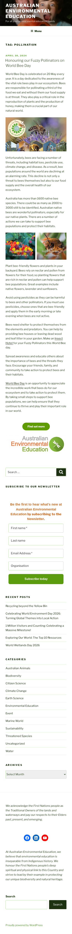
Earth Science (15, 698)
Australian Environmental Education (28, 11)
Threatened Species (19, 736)
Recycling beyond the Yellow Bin (26, 606)
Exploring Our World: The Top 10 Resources (33, 637)
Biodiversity (13, 675)
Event (9, 713)
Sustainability (14, 728)
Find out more (36, 426)
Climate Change (16, 691)
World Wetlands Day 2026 (23, 645)
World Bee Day (15, 383)
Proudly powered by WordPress (24, 925)
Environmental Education (22, 705)
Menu (38, 31)
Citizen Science (16, 683)
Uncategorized (15, 743)
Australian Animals (18, 668)
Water (10, 751)
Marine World (14, 721)
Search (10, 896)
